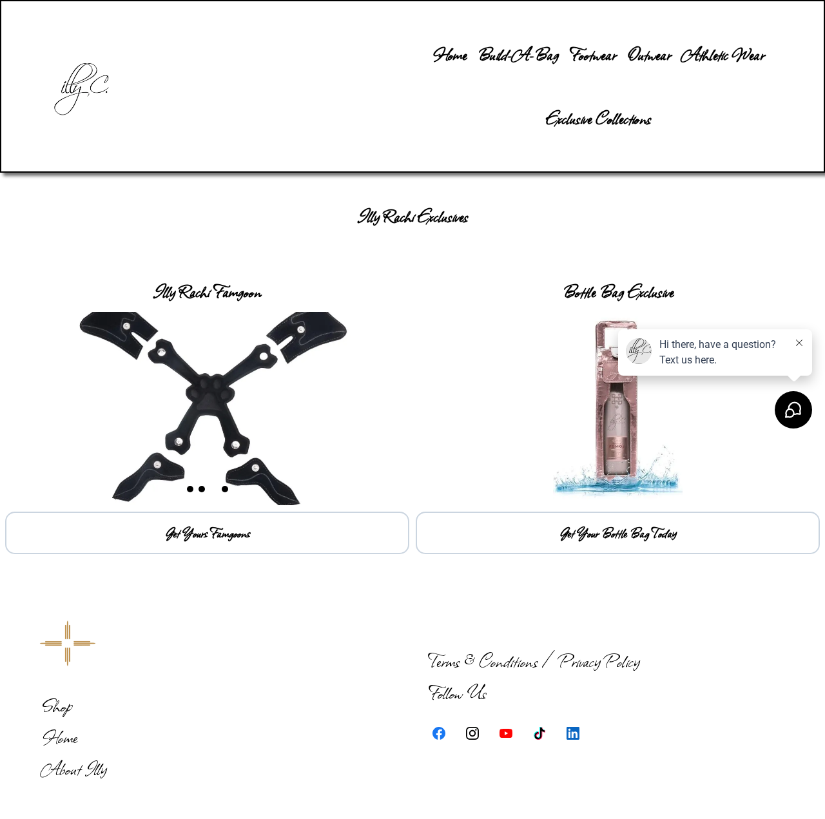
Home (59, 737)
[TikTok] (539, 733)
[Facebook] (439, 733)
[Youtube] (506, 733)
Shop (57, 705)
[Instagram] (472, 733)
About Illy (74, 768)
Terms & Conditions (483, 661)
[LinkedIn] (573, 733)
